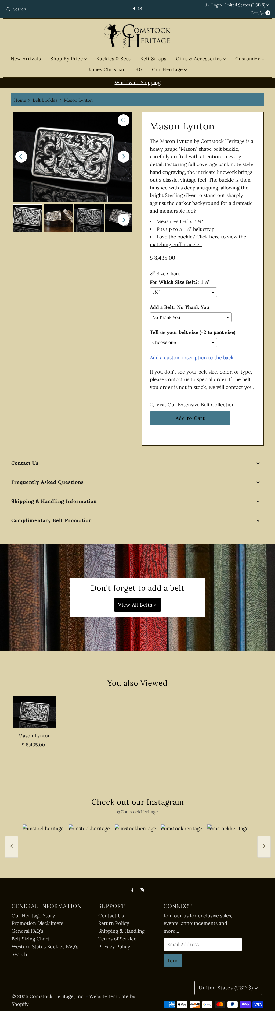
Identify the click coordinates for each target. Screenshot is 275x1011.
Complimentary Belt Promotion (51, 520)
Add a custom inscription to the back (192, 357)
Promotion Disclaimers (37, 923)
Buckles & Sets (113, 59)
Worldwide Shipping (138, 82)
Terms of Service (117, 939)
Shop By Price (67, 59)
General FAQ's (27, 931)
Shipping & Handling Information (54, 501)
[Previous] (21, 157)
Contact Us (25, 463)
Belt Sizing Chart (30, 939)
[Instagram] (140, 9)
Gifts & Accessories (199, 59)
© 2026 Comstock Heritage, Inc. (48, 996)
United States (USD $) (245, 5)
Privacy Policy (114, 946)
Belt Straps (153, 59)
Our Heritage (168, 69)
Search (19, 954)
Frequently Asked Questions (47, 482)
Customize (248, 59)
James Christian (107, 69)
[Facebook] (134, 9)
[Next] (123, 157)
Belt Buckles (45, 100)
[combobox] (46, 9)
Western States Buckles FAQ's (45, 946)
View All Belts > (137, 605)
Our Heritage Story (33, 916)
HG (139, 69)
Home (20, 100)
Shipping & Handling (121, 931)
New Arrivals (26, 59)
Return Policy (113, 923)
